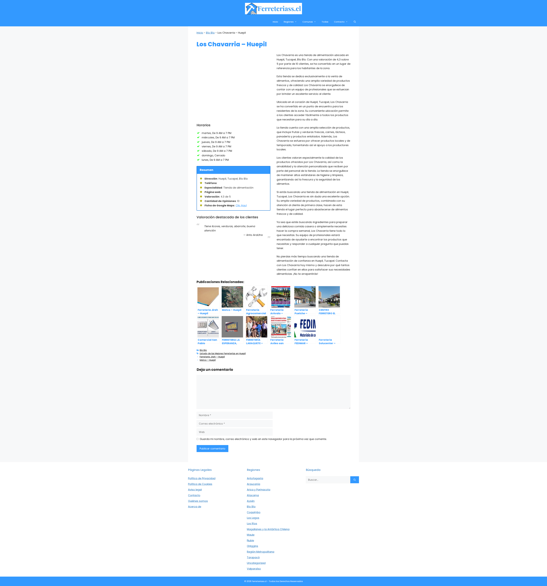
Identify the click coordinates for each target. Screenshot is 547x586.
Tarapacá (253, 557)
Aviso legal (195, 489)
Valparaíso (254, 568)
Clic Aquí (241, 205)
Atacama (253, 495)
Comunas (307, 21)
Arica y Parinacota (258, 489)
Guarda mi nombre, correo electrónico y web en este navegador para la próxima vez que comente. (263, 439)
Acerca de (194, 506)
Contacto (339, 21)
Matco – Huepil (208, 360)
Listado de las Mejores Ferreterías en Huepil (223, 353)
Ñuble (250, 540)
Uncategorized (256, 563)
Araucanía (253, 484)
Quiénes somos (198, 501)
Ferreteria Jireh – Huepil (212, 356)
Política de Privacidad (201, 478)
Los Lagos (253, 518)
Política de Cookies (200, 484)
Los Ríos (252, 523)
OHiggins (252, 546)
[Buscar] (354, 479)
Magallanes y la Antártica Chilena (268, 529)
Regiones (289, 21)
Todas (325, 21)
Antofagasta (255, 478)
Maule (250, 535)
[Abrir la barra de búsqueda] (355, 21)
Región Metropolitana (260, 552)
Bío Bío (210, 32)
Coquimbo (253, 512)
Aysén (251, 501)
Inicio (275, 21)
